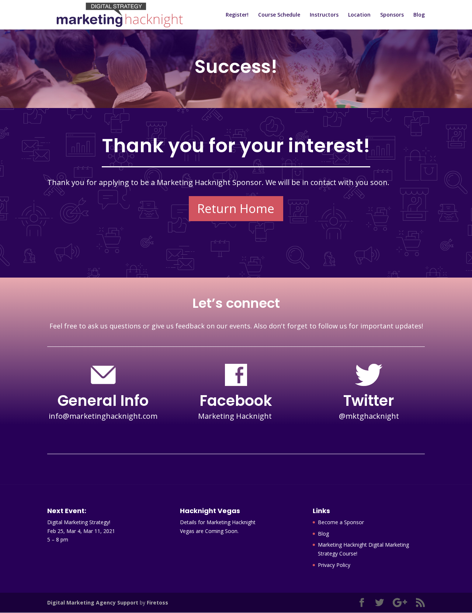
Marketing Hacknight (236, 416)
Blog (419, 15)
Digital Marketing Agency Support (92, 602)
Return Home (235, 208)
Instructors (324, 15)
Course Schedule (279, 15)
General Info (103, 400)
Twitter (368, 400)
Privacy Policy (334, 564)
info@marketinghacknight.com (103, 416)
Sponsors (392, 15)
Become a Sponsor (341, 522)
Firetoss (157, 602)
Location (359, 15)
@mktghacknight (369, 416)
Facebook (235, 400)
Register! (237, 15)
